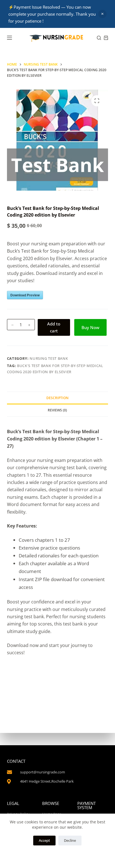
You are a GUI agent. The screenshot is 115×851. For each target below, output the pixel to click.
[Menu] (9, 37)
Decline (70, 840)
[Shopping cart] (106, 38)
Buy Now (90, 327)
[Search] (99, 38)
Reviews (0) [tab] (57, 410)
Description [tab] (57, 397)
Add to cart (53, 327)
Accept (44, 840)
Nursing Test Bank (49, 358)
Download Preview (25, 295)
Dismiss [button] (102, 14)
